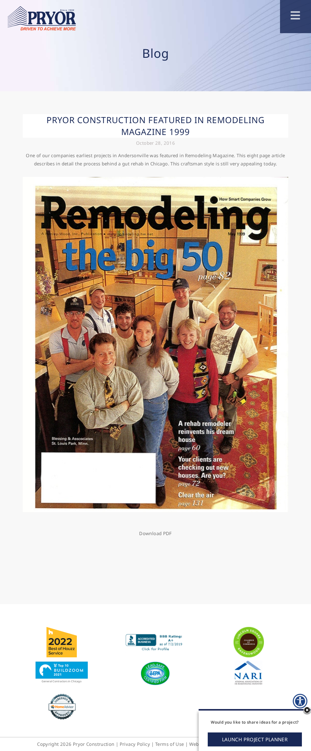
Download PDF (155, 533)
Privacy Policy (135, 744)
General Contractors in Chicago (61, 681)
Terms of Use (169, 744)
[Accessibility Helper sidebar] (300, 701)
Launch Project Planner (255, 739)
